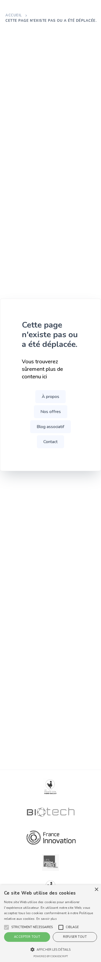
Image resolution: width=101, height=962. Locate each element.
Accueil (13, 15)
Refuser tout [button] (75, 937)
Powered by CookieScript (50, 956)
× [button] (96, 890)
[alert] (50, 923)
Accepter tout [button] (27, 937)
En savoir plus (46, 919)
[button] (32, 927)
